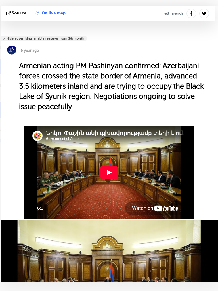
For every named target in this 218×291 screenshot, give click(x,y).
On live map (53, 13)
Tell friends (173, 13)
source (19, 13)
